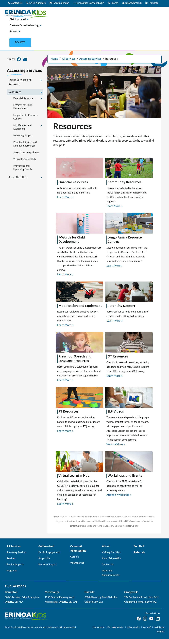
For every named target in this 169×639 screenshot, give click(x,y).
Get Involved (18, 19)
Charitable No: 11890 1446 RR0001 (108, 627)
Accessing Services (90, 58)
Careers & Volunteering (24, 25)
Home (54, 58)
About (14, 31)
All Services (17, 13)
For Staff (147, 627)
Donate (20, 42)
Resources (111, 58)
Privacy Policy (133, 627)
